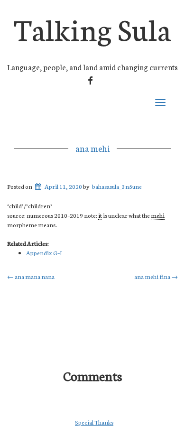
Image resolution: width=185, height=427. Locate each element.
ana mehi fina (156, 276)
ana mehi (92, 148)
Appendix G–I (44, 253)
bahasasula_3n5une (117, 186)
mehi (158, 215)
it (100, 215)
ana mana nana (31, 276)
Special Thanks (94, 422)
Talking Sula (92, 27)
